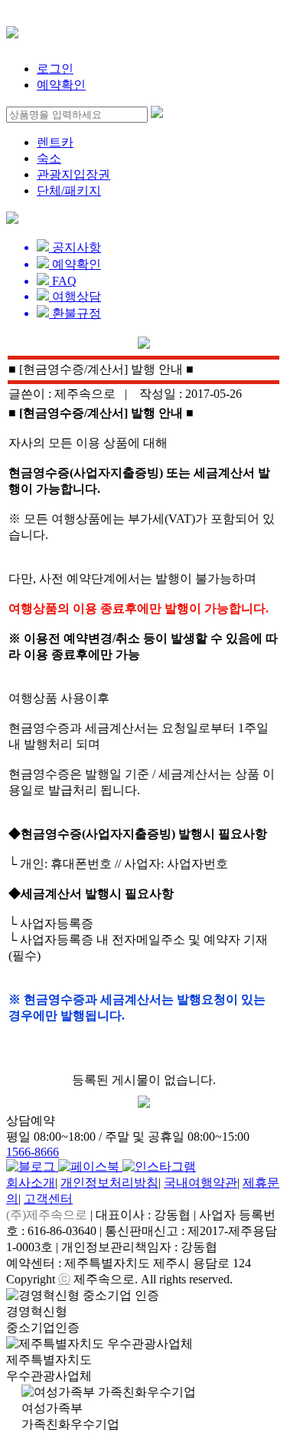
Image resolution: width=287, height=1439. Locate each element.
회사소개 (30, 1182)
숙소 (49, 158)
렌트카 (55, 142)
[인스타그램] (159, 1166)
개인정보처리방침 (109, 1182)
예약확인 (61, 84)
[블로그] (32, 1166)
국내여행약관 (200, 1182)
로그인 (55, 68)
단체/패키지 (69, 190)
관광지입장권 (73, 174)
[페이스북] (90, 1166)
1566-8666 (32, 1151)
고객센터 (48, 1198)
